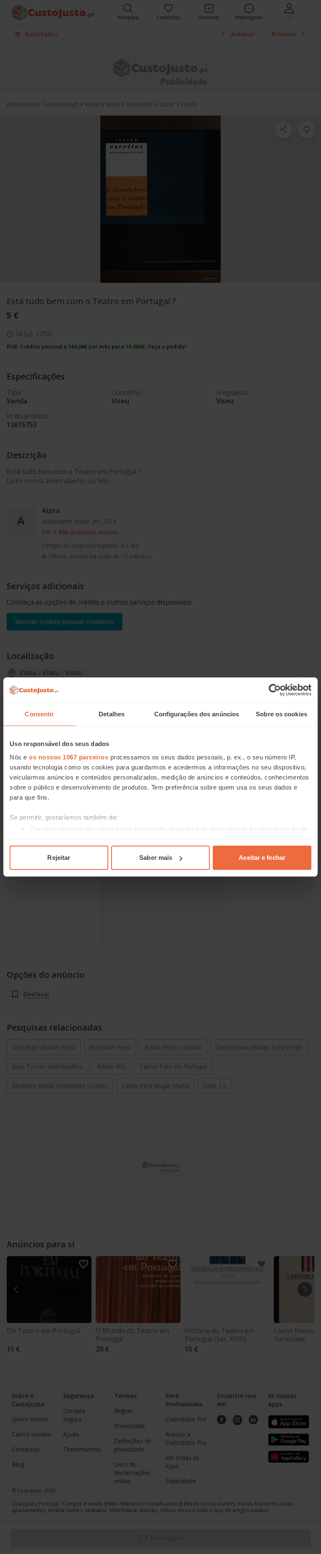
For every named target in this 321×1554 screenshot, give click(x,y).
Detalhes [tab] (112, 714)
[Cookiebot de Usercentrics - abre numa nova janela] (274, 690)
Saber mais (155, 857)
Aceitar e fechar (262, 857)
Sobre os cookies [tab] (281, 714)
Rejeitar (58, 857)
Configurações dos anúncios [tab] (196, 714)
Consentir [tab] (39, 714)
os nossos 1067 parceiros (68, 757)
